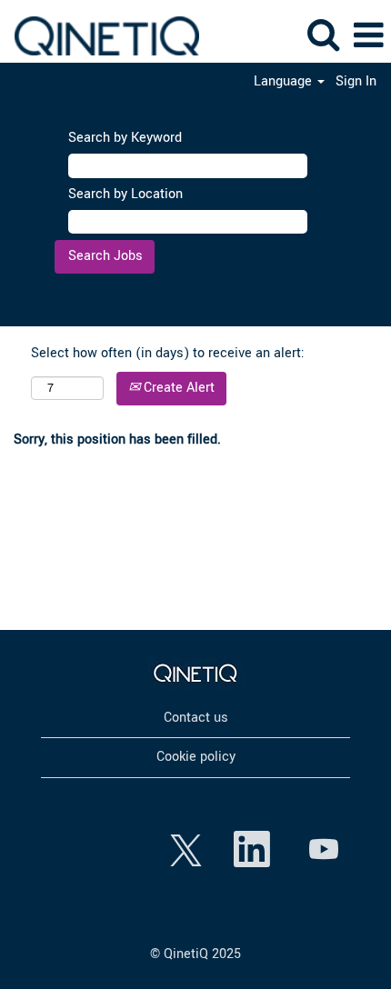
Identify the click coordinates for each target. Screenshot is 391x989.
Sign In (356, 82)
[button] (368, 36)
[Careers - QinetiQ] (100, 35)
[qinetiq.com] (196, 674)
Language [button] (285, 82)
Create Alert (177, 387)
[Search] (323, 35)
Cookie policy (196, 756)
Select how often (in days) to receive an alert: (168, 353)
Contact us (196, 717)
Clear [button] (72, 287)
